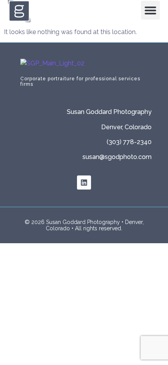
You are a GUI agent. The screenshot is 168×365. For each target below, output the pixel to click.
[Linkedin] (84, 182)
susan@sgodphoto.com (117, 157)
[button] (150, 10)
